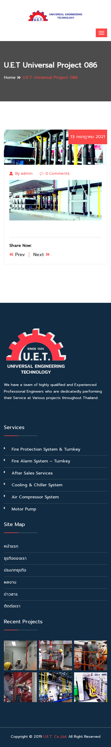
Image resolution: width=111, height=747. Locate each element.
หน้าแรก (11, 546)
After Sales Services (32, 473)
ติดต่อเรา (12, 606)
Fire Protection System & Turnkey (46, 449)
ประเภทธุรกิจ (15, 570)
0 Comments (57, 173)
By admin (24, 173)
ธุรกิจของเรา (15, 558)
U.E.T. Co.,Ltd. (55, 736)
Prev (19, 254)
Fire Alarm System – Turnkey (41, 461)
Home (9, 77)
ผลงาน (10, 582)
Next (39, 254)
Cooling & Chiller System (37, 485)
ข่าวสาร (11, 594)
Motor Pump (24, 509)
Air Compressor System (35, 497)
